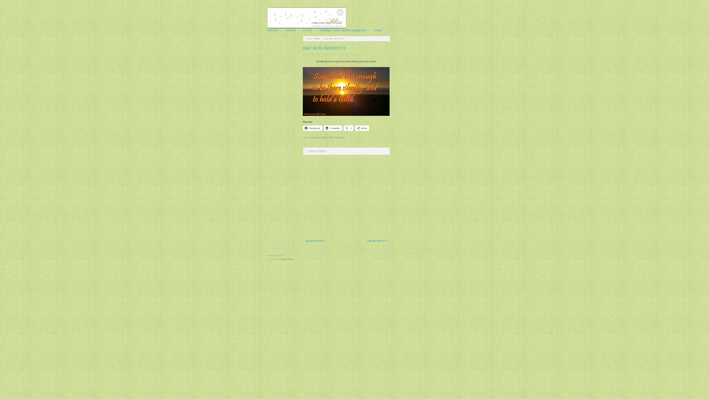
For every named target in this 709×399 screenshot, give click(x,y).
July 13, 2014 (322, 54)
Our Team (307, 30)
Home (317, 38)
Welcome (290, 30)
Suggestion (340, 137)
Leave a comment (339, 54)
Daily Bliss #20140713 (324, 48)
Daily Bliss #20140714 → (378, 240)
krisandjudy (308, 54)
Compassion (314, 137)
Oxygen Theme (286, 259)
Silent (331, 137)
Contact (378, 30)
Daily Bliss (273, 30)
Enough (324, 137)
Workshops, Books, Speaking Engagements (343, 30)
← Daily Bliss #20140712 (314, 240)
